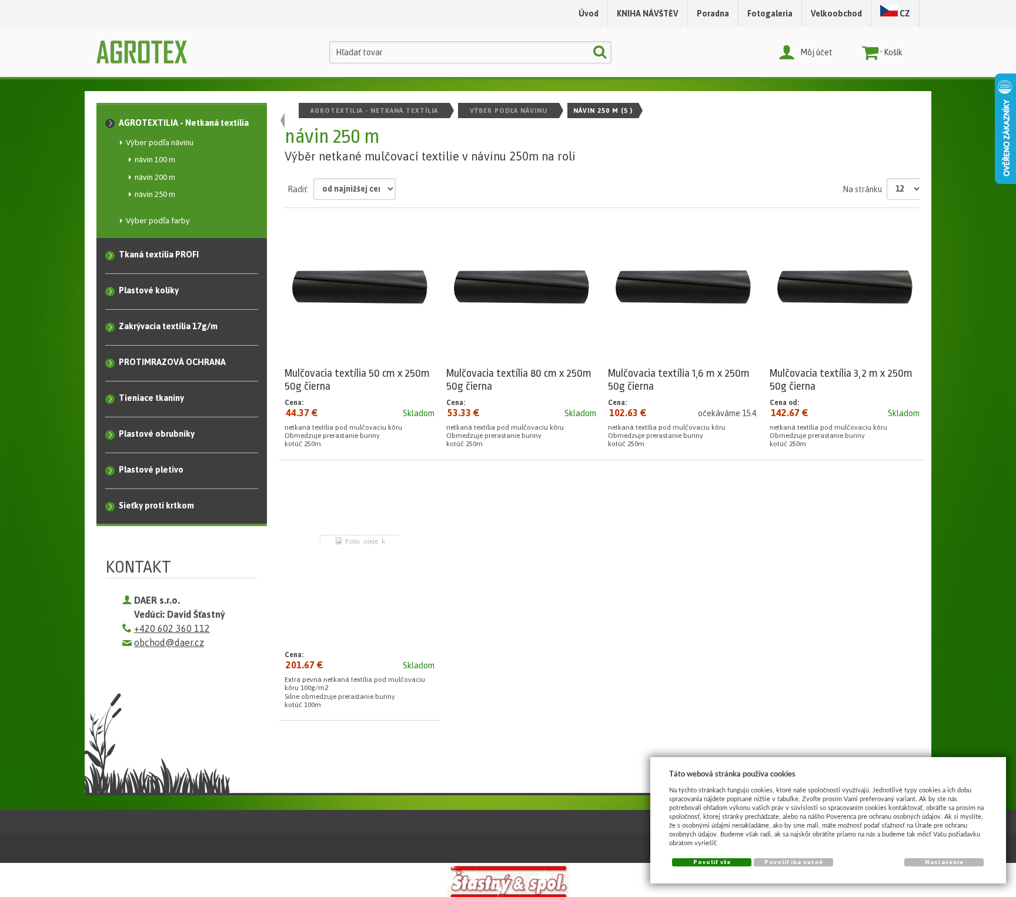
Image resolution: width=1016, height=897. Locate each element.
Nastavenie (944, 862)
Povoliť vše (711, 862)
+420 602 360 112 (172, 628)
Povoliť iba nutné (794, 862)
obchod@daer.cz (169, 642)
